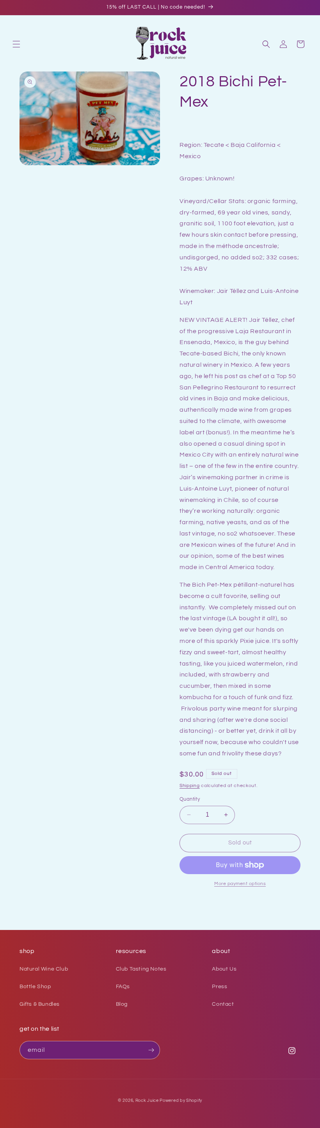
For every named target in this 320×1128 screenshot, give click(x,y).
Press (219, 986)
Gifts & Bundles (40, 1004)
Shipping (190, 785)
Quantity (190, 799)
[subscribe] (151, 1050)
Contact (223, 1004)
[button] (16, 44)
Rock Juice (147, 1100)
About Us (224, 969)
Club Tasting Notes (141, 969)
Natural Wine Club (44, 969)
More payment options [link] (240, 883)
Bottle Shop (35, 986)
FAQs (123, 986)
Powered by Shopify (181, 1100)
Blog (122, 1004)
